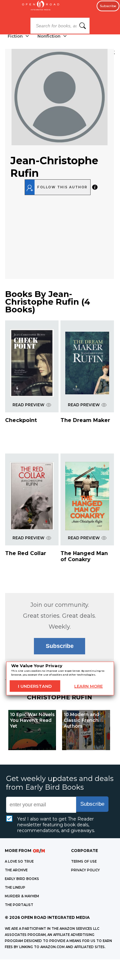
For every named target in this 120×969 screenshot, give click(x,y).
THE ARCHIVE (16, 870)
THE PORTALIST (19, 905)
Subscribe (108, 6)
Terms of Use (84, 861)
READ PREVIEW (28, 404)
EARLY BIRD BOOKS (22, 879)
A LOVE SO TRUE (19, 861)
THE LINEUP (15, 887)
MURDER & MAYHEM (22, 896)
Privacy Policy (85, 870)
